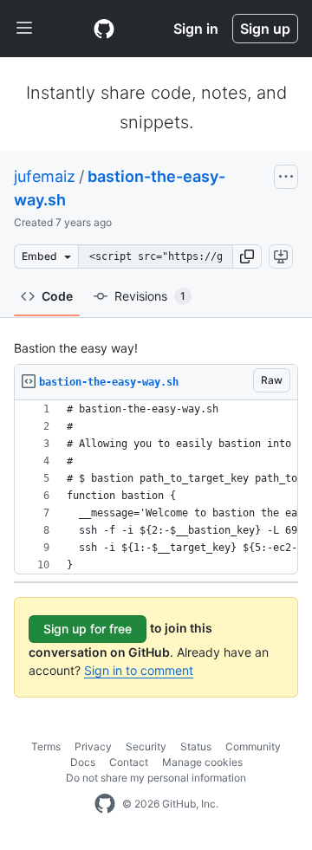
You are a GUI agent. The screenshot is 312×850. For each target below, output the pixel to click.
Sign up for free (87, 628)
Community (253, 746)
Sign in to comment (138, 670)
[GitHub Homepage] (104, 804)
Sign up (265, 28)
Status (195, 746)
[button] (247, 256)
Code (57, 296)
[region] (156, 487)
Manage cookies (202, 762)
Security (146, 746)
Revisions (149, 296)
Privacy (93, 746)
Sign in (195, 28)
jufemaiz (44, 176)
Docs (82, 762)
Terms (46, 746)
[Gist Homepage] (104, 28)
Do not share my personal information (156, 777)
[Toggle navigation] (24, 28)
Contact (128, 762)
